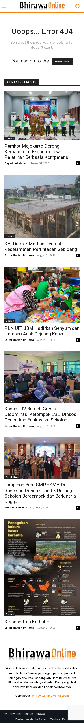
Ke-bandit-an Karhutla (26, 621)
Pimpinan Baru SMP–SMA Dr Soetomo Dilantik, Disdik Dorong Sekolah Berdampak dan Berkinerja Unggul (40, 493)
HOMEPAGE (62, 61)
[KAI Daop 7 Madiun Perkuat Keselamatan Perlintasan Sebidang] (42, 206)
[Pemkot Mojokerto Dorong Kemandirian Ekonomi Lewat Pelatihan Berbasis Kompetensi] (42, 115)
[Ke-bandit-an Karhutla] (42, 567)
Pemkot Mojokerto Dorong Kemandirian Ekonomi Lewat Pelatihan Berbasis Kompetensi (36, 151)
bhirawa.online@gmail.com (50, 695)
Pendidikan (12, 477)
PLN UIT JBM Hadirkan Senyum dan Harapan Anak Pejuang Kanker (42, 331)
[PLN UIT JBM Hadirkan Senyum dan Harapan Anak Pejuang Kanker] (42, 295)
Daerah (10, 138)
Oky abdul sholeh (16, 163)
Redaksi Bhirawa (15, 507)
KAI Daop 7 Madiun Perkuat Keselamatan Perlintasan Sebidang (40, 246)
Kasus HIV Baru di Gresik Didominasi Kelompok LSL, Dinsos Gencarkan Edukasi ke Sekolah (40, 414)
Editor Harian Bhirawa (19, 255)
